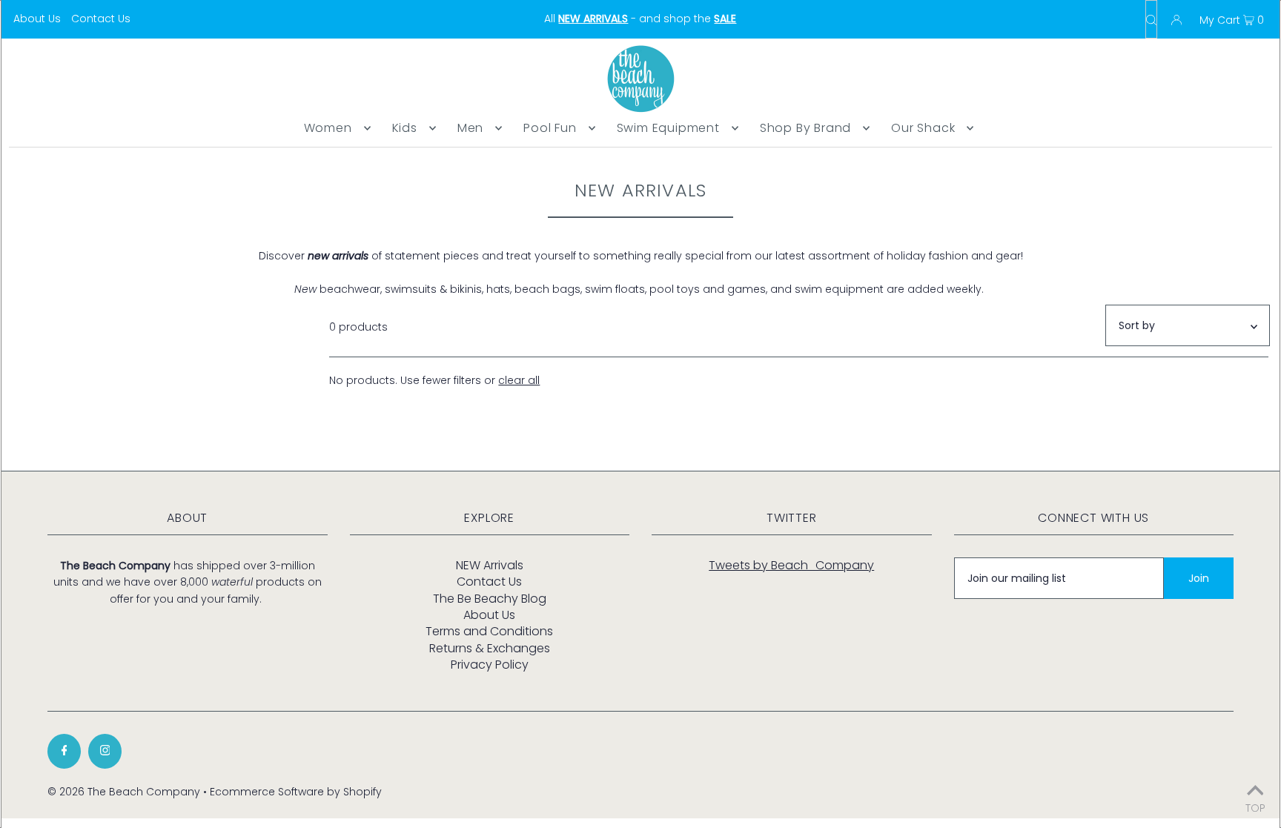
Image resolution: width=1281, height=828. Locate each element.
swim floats (615, 289)
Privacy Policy (490, 664)
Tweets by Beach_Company (791, 565)
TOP (1255, 807)
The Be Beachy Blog (489, 598)
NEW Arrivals (489, 565)
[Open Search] (1151, 19)
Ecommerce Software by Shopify (296, 791)
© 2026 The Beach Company (123, 791)
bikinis (466, 289)
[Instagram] (105, 751)
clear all (519, 380)
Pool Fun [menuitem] (549, 127)
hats (498, 289)
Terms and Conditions (489, 631)
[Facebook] (64, 751)
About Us (37, 18)
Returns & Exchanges (489, 648)
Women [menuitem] (328, 127)
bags (566, 289)
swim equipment (839, 289)
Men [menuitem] (470, 127)
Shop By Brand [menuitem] (805, 127)
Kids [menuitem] (404, 127)
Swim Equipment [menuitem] (668, 127)
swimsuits (411, 289)
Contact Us (100, 18)
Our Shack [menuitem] (923, 127)
